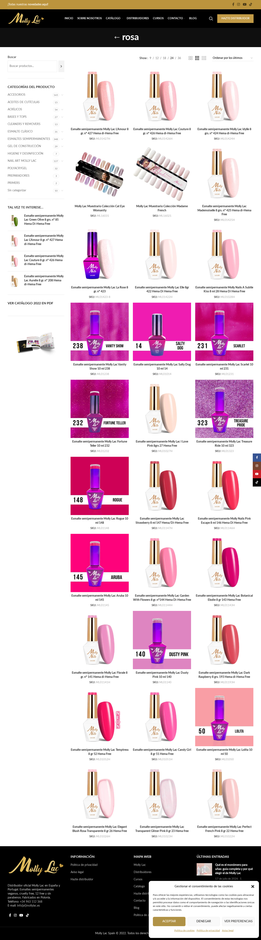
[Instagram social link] (238, 4)
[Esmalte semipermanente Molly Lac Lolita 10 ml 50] (224, 717)
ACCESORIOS (16, 94)
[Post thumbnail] (204, 874)
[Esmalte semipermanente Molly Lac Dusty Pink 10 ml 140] (162, 640)
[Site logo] (26, 18)
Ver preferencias (238, 921)
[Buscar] (61, 66)
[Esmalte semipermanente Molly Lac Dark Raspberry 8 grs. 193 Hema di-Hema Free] (224, 640)
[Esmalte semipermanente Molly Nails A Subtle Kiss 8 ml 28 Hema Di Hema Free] (224, 254)
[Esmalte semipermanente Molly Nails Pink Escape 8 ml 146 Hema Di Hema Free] (224, 486)
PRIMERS (14, 183)
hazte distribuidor (235, 18)
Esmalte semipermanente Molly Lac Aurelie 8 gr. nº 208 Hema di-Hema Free (44, 280)
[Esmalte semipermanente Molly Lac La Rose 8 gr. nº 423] (100, 254)
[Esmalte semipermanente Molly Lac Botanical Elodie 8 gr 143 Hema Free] (224, 563)
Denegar (203, 921)
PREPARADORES (19, 175)
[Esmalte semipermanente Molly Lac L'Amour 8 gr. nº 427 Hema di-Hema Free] (14, 241)
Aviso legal (228, 930)
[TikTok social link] (250, 4)
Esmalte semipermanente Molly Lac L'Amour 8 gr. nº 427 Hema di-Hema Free (44, 239)
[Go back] (117, 37)
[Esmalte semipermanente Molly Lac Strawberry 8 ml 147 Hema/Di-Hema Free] (162, 486)
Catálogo (139, 886)
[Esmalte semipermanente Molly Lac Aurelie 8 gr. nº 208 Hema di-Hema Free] (14, 281)
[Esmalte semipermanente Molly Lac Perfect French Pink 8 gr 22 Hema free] (224, 794)
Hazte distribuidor (82, 879)
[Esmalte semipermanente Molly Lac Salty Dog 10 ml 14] (162, 332)
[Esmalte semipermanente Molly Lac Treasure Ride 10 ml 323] (224, 409)
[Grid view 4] (204, 58)
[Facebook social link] (233, 4)
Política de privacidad (208, 930)
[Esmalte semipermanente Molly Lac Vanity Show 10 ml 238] (100, 332)
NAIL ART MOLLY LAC (22, 160)
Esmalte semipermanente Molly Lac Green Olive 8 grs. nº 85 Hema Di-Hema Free (44, 219)
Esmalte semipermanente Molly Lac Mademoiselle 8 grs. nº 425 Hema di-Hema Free (224, 210)
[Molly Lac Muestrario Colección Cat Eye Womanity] (100, 173)
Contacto (139, 900)
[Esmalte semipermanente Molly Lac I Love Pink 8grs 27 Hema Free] (162, 409)
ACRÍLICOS (15, 109)
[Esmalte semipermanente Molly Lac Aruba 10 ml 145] (100, 563)
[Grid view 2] (191, 58)
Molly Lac (140, 865)
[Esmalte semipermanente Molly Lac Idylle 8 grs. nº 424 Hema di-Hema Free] (224, 96)
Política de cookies (184, 930)
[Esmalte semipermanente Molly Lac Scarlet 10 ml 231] (224, 332)
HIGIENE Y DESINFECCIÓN (25, 153)
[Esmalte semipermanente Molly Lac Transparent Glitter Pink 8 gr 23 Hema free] (162, 794)
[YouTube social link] (244, 4)
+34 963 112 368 (31, 901)
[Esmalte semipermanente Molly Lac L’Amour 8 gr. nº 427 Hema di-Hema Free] (100, 96)
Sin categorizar (17, 190)
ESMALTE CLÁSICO (20, 131)
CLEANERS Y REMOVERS (24, 124)
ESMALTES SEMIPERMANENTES (29, 139)
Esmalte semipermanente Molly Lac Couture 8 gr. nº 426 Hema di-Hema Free (44, 260)
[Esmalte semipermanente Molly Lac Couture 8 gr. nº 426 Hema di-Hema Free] (14, 261)
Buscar (12, 57)
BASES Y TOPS (17, 116)
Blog (136, 908)
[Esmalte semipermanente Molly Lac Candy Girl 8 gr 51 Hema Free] (162, 717)
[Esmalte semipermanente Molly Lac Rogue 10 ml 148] (100, 486)
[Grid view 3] (197, 58)
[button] (253, 886)
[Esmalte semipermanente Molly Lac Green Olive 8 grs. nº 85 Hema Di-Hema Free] (14, 221)
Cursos (138, 879)
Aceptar (169, 921)
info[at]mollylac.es (28, 905)
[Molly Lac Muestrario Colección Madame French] (162, 173)
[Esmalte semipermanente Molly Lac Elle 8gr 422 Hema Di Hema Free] (162, 254)
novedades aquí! (38, 4)
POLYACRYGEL (17, 168)
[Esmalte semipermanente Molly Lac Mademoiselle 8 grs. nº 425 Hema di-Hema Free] (224, 173)
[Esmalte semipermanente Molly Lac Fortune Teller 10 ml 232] (100, 409)
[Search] (211, 18)
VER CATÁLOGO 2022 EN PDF (30, 303)
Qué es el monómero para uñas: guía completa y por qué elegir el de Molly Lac (234, 869)
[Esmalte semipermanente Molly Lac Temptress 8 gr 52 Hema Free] (100, 717)
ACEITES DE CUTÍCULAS (24, 102)
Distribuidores (142, 872)
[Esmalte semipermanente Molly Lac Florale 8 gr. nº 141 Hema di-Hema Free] (100, 640)
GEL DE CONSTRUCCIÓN (24, 146)
